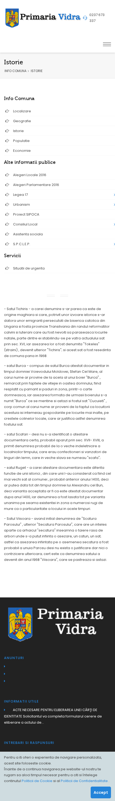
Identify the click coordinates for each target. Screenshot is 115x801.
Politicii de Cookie (37, 780)
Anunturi (14, 657)
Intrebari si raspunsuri (29, 742)
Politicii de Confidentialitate (85, 780)
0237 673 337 (97, 17)
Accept (101, 792)
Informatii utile (21, 701)
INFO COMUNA (15, 71)
